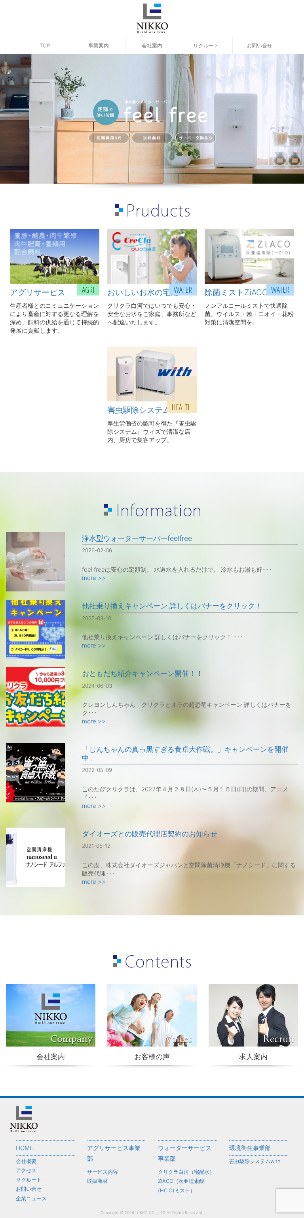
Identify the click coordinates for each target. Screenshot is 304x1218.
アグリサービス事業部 (114, 1153)
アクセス (26, 1170)
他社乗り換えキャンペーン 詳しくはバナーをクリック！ (172, 606)
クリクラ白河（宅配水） (186, 1172)
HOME (24, 1148)
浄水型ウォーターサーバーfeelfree (137, 538)
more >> (94, 578)
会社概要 (26, 1161)
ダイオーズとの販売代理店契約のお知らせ (149, 834)
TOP (45, 45)
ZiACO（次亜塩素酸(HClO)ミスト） (181, 1185)
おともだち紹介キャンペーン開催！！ (142, 673)
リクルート (206, 45)
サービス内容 (102, 1172)
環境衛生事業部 (250, 1148)
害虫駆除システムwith (255, 1161)
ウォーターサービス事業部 (184, 1153)
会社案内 (152, 45)
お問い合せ (259, 45)
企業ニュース (31, 1198)
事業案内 (98, 45)
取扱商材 (97, 1181)
